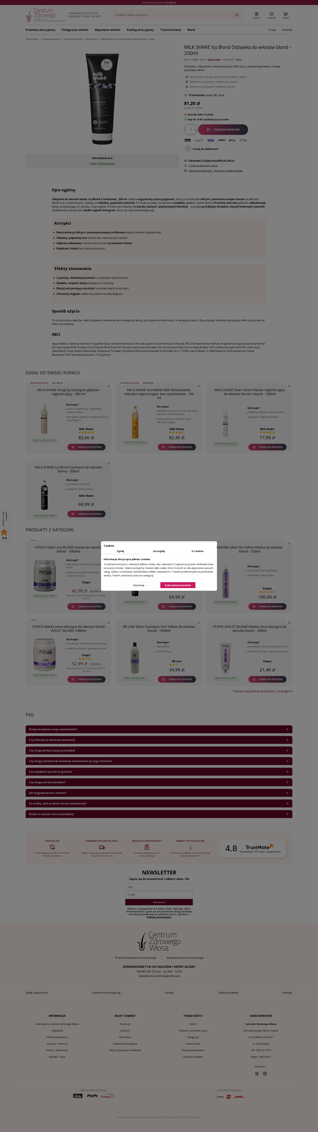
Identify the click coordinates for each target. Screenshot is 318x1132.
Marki (191, 30)
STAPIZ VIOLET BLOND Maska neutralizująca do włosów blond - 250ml (250, 628)
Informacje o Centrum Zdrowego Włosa (57, 1024)
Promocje (125, 1024)
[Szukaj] (237, 15)
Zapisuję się (159, 902)
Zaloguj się (193, 1037)
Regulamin (57, 1030)
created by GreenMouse (190, 1117)
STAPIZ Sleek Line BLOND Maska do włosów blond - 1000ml (68, 549)
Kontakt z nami (57, 1056)
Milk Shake (214, 59)
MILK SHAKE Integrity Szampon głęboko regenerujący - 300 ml (68, 392)
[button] (257, 15)
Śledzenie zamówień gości (193, 1030)
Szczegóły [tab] (159, 551)
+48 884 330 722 (146, 971)
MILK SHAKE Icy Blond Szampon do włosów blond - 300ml (68, 469)
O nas (272, 30)
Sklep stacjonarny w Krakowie (125, 1050)
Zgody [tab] (120, 551)
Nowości (125, 1030)
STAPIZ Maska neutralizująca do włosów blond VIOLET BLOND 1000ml (68, 628)
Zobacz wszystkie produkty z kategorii (262, 691)
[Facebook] (257, 1073)
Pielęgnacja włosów (75, 30)
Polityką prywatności (159, 917)
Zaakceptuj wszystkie (178, 585)
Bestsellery (125, 1037)
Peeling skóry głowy (140, 30)
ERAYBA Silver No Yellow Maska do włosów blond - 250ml (249, 549)
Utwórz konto (193, 1043)
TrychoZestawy (170, 30)
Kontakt (287, 30)
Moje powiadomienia (193, 1050)
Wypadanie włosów (107, 30)
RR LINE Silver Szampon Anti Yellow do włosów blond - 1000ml (159, 628)
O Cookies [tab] (198, 551)
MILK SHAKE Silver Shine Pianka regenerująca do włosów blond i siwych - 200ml (249, 392)
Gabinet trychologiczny (125, 1043)
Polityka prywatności (57, 1037)
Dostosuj (139, 585)
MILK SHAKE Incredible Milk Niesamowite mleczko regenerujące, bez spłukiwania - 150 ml (159, 394)
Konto (193, 1024)
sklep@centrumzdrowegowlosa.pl (159, 976)
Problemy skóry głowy (40, 30)
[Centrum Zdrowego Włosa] (45, 15)
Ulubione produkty (193, 1056)
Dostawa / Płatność (57, 1043)
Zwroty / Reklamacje (57, 1050)
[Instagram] (265, 1073)
